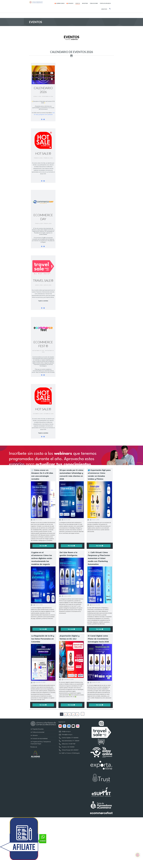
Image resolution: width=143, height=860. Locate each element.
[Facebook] (44, 119)
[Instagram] (42, 119)
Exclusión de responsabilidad (40, 738)
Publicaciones (94, 3)
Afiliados (70, 3)
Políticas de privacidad (38, 732)
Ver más (42, 545)
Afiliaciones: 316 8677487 (68, 744)
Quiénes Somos (60, 3)
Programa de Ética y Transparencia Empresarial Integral (41, 742)
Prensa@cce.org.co (67, 734)
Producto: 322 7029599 (68, 747)
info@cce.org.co (66, 731)
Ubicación (35, 735)
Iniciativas (85, 3)
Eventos (77, 3)
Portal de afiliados (105, 3)
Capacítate (104, 9)
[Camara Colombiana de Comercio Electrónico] (39, 2)
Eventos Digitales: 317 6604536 (70, 737)
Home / (68, 39)
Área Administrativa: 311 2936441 (70, 740)
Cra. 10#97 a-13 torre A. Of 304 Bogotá (69, 753)
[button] (110, 9)
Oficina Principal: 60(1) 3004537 (70, 750)
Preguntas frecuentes (38, 729)
